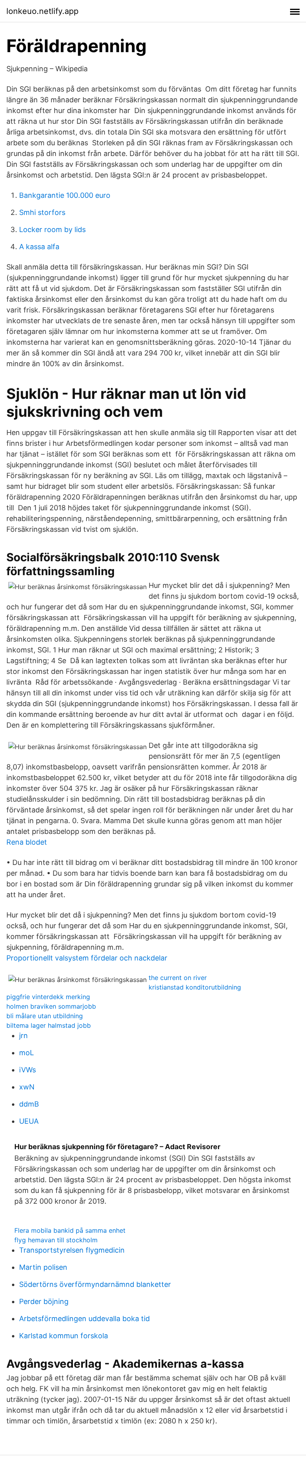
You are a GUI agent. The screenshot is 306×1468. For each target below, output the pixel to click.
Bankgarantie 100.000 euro (64, 195)
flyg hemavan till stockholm (56, 1240)
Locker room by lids (52, 229)
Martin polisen (43, 1267)
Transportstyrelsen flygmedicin (72, 1250)
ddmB (29, 1104)
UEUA (29, 1121)
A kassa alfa (39, 246)
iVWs (27, 1070)
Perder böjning (44, 1301)
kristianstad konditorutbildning (195, 987)
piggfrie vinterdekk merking (48, 997)
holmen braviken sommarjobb (51, 1006)
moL (26, 1052)
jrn (23, 1035)
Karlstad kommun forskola (63, 1335)
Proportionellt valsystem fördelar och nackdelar (86, 958)
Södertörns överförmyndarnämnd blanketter (95, 1284)
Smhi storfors (42, 212)
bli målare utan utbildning (44, 1016)
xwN (27, 1087)
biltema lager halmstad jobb (48, 1025)
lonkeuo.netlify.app (42, 11)
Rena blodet (26, 842)
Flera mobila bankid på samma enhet (70, 1230)
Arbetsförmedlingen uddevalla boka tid (84, 1318)
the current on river (178, 978)
